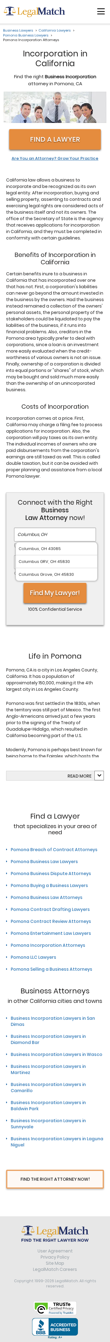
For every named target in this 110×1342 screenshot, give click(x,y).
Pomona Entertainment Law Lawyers (51, 933)
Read (79, 776)
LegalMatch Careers (55, 1269)
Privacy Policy (55, 1257)
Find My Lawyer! (55, 592)
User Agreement (55, 1251)
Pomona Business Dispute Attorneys (51, 873)
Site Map (55, 1263)
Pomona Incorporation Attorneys (48, 945)
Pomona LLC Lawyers (33, 957)
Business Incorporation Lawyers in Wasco (56, 1054)
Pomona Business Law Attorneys (46, 897)
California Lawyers (54, 30)
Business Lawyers (18, 30)
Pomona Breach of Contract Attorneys (54, 850)
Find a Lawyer (55, 139)
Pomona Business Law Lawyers (44, 861)
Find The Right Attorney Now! (55, 1179)
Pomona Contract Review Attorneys (51, 921)
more (85, 776)
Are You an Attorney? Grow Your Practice (55, 158)
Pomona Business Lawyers (25, 35)
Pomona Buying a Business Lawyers (49, 885)
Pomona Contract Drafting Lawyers (50, 909)
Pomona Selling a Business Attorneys (51, 969)
